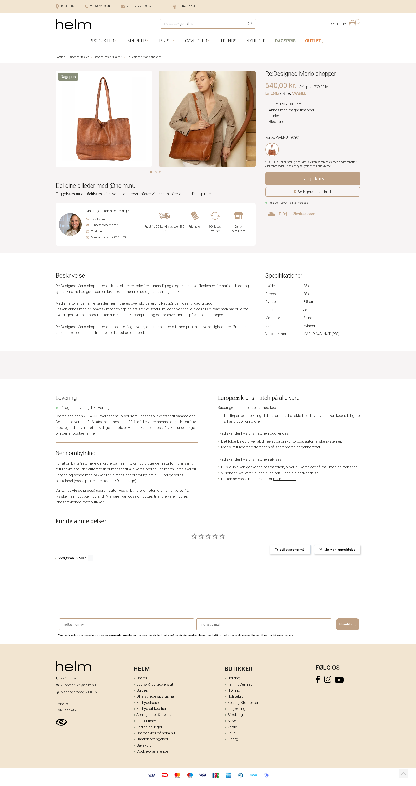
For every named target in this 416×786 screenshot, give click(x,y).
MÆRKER (136, 40)
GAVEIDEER (196, 40)
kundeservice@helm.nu (142, 6)
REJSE (165, 40)
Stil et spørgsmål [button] (293, 549)
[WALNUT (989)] (272, 149)
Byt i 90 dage (191, 6)
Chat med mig (100, 231)
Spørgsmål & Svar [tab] (72, 558)
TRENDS (228, 40)
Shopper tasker (79, 57)
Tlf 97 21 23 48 (100, 6)
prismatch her (284, 479)
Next (252, 119)
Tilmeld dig (347, 624)
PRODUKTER (101, 40)
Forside (60, 57)
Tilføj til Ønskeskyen (297, 214)
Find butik (68, 6)
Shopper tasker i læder (107, 57)
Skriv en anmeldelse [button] (339, 549)
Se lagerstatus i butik (315, 192)
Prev (59, 119)
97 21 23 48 (99, 219)
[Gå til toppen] (403, 773)
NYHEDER (256, 40)
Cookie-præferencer (152, 751)
